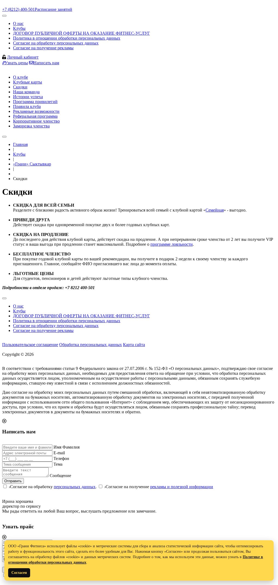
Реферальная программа (35, 116)
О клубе (20, 77)
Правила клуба (27, 106)
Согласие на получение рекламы (43, 48)
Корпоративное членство (36, 121)
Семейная (215, 210)
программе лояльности (171, 244)
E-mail (59, 452)
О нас (18, 23)
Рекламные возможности (36, 111)
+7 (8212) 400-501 (18, 9)
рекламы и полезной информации (181, 486)
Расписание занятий (53, 9)
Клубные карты (27, 82)
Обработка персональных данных (90, 344)
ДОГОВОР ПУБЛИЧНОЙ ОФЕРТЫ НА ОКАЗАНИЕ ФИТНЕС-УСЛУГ (81, 33)
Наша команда (26, 91)
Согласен (19, 573)
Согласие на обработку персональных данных (56, 43)
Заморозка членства (31, 126)
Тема (57, 464)
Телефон (61, 458)
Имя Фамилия (66, 447)
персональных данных (75, 486)
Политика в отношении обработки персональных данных (66, 38)
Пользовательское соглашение (30, 344)
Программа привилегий (35, 101)
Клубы (19, 28)
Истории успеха (28, 96)
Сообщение (60, 475)
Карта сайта (134, 344)
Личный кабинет (23, 57)
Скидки (20, 87)
